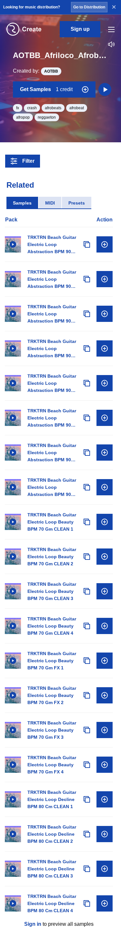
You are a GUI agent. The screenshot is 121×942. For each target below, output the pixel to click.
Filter (28, 161)
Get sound (104, 244)
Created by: (35, 71)
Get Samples (46, 89)
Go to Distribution (89, 7)
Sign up (80, 29)
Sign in (32, 924)
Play (13, 244)
